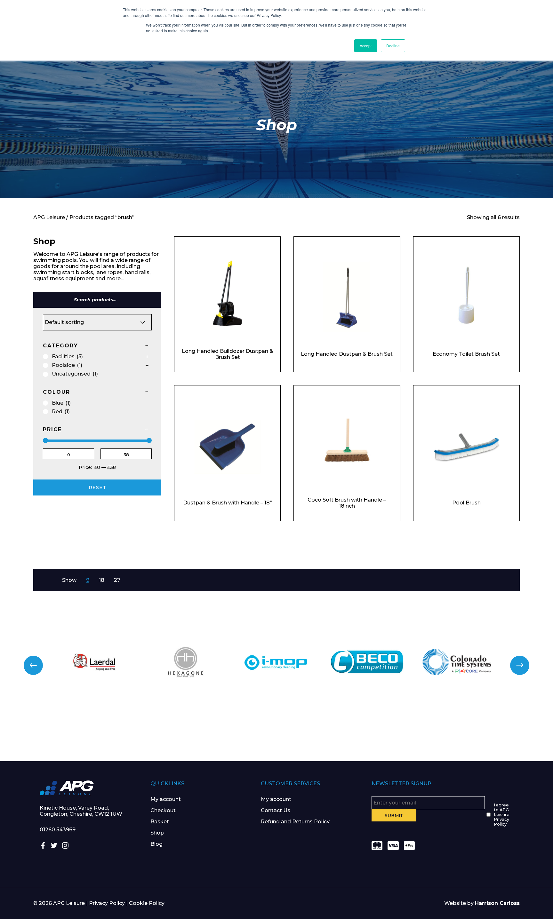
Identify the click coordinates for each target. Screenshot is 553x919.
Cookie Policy (146, 903)
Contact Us (275, 810)
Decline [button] (393, 45)
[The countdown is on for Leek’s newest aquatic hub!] (507, 731)
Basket (159, 822)
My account (165, 799)
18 (101, 580)
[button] (33, 665)
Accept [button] (366, 45)
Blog (156, 844)
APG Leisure (49, 217)
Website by (482, 903)
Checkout (163, 810)
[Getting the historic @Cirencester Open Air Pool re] (138, 731)
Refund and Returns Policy (295, 822)
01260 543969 (58, 830)
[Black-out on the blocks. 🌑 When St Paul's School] (230, 731)
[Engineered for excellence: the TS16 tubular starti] (415, 731)
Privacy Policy (107, 903)
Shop (157, 833)
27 (117, 580)
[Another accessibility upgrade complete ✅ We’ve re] (46, 731)
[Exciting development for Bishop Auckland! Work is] (322, 731)
